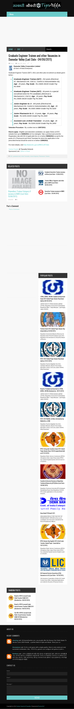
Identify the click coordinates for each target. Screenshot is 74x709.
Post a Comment (14, 209)
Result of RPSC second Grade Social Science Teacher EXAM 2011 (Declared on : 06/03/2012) (24, 606)
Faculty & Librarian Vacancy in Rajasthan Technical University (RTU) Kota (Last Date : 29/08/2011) (52, 483)
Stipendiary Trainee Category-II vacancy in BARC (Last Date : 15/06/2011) (19, 194)
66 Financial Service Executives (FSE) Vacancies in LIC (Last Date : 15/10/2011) (51, 574)
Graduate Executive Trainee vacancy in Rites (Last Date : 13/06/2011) (55, 173)
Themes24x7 (41, 706)
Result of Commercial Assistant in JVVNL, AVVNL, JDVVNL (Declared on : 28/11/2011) (52, 390)
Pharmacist (42, 156)
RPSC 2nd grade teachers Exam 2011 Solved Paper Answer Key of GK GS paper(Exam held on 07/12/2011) (52, 451)
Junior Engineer (34, 156)
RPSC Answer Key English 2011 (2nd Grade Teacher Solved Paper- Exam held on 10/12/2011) (52, 543)
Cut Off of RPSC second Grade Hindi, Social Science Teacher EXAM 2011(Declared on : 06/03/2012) (22, 616)
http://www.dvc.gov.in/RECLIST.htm (36, 145)
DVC (18, 49)
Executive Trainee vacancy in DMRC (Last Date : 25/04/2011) (54, 192)
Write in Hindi (25, 151)
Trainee (47, 156)
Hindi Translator (25, 156)
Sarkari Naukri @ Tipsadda (24, 706)
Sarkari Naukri (14, 149)
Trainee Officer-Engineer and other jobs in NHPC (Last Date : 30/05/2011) (54, 182)
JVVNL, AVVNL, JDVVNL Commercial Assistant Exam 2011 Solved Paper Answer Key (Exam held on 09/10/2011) (52, 298)
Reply (12, 63)
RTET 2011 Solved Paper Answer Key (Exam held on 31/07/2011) (52, 360)
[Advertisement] (37, 33)
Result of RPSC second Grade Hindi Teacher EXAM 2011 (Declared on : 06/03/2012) (22, 598)
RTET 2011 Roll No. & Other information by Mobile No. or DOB (52, 420)
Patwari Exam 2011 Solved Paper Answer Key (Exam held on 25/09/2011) (52, 330)
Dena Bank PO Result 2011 (47, 513)
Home (11, 49)
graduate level (17, 156)
